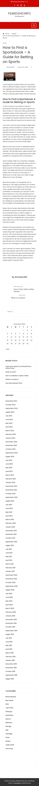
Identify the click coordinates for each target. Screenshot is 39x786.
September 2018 (11, 675)
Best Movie (9, 700)
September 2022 (12, 497)
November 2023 (11, 445)
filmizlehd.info (19, 13)
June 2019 (9, 642)
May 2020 (9, 601)
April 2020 (9, 605)
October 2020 (11, 582)
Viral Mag (17, 783)
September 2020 (12, 586)
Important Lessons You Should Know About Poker (18, 367)
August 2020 (10, 590)
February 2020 (11, 612)
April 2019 (9, 649)
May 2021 (9, 556)
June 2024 (9, 419)
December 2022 (11, 486)
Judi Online (9, 708)
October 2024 (11, 405)
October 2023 (10, 449)
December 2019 (11, 619)
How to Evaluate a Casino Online (17, 376)
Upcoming (9, 749)
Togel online (10, 745)
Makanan (9, 723)
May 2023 (9, 468)
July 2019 (9, 638)
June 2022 (9, 508)
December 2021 (11, 531)
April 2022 (9, 516)
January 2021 (10, 571)
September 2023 (12, 453)
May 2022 (9, 512)
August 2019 (10, 634)
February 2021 (10, 568)
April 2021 (9, 560)
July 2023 (9, 460)
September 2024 (12, 408)
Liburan (8, 719)
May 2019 (9, 645)
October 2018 (10, 671)
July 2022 (9, 505)
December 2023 (11, 442)
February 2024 (11, 434)
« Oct (7, 349)
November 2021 (11, 534)
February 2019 (10, 657)
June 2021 (9, 553)
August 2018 (10, 679)
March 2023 (10, 475)
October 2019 (10, 627)
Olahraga (9, 734)
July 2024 (9, 416)
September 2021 (11, 542)
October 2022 (10, 494)
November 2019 (11, 623)
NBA (7, 730)
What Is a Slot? (11, 372)
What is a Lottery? (12, 379)
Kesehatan (9, 715)
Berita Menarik (11, 697)
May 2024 (9, 423)
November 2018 (11, 668)
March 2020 (10, 608)
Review (5, 43)
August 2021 (10, 545)
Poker (8, 737)
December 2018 (11, 664)
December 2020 (11, 575)
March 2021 (10, 564)
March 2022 (10, 519)
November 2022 (11, 490)
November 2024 (11, 401)
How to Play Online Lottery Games (24, 289)
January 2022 (10, 527)
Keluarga (9, 711)
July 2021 (9, 549)
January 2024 (10, 438)
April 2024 (9, 427)
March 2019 (10, 653)
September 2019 (11, 631)
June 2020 (9, 597)
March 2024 (10, 431)
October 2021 (10, 538)
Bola (7, 704)
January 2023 (10, 482)
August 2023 (10, 457)
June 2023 (9, 464)
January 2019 (10, 660)
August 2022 (10, 501)
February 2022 (11, 523)
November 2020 (11, 579)
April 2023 (9, 471)
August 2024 (10, 412)
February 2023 (11, 479)
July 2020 (9, 594)
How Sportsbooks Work (14, 383)
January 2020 (10, 616)
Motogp (8, 726)
